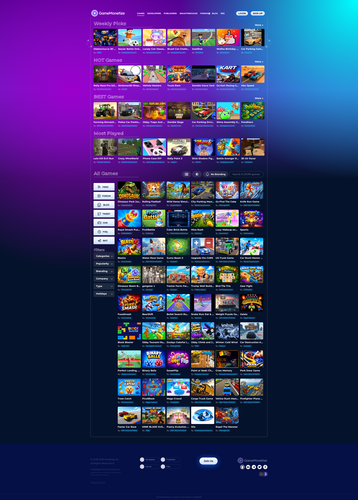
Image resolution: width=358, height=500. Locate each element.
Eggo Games (151, 402)
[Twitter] (259, 467)
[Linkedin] (254, 467)
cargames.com (177, 162)
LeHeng (149, 233)
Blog (215, 13)
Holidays (101, 293)
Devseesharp (103, 89)
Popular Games (201, 374)
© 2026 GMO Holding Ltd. (104, 459)
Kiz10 (149, 162)
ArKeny (198, 233)
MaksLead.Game (129, 89)
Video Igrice (200, 290)
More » (259, 25)
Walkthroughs (188, 13)
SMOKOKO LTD (202, 89)
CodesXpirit (127, 205)
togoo (124, 162)
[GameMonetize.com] (107, 13)
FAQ (168, 466)
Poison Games (226, 162)
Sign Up (258, 13)
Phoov (222, 346)
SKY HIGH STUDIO (251, 205)
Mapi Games (250, 53)
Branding (102, 271)
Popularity (102, 263)
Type (99, 286)
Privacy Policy (97, 482)
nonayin (247, 346)
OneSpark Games (104, 126)
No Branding (218, 174)
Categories (102, 256)
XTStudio (248, 290)
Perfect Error (127, 402)
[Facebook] (242, 467)
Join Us (208, 461)
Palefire (150, 53)
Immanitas (200, 126)
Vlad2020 (174, 402)
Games (140, 13)
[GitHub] (265, 467)
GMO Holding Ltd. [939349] (191, 497)
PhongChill (151, 205)
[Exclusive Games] (197, 174)
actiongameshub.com (106, 162)
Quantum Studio (178, 89)
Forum (204, 13)
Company (102, 278)
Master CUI (126, 126)
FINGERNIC (126, 233)
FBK (197, 346)
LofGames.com (226, 290)
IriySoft (173, 262)
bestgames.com (104, 53)
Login (242, 13)
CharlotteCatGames (179, 233)
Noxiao (199, 53)
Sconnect (175, 53)
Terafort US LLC (251, 89)
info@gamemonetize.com (105, 469)
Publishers (170, 13)
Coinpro (199, 162)
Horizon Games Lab (155, 126)
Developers (154, 13)
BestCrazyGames (202, 205)
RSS (223, 13)
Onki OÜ (125, 346)
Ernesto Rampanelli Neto (230, 374)
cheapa (149, 290)
